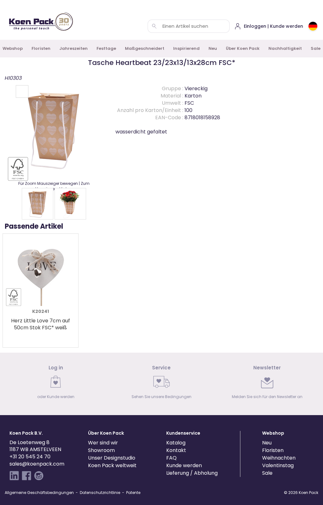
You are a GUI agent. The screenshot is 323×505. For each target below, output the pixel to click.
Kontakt (176, 450)
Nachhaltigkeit (285, 48)
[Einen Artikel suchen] (154, 26)
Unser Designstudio (111, 457)
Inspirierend (186, 48)
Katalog (175, 442)
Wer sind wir (103, 442)
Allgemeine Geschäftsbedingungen (39, 492)
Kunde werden (184, 465)
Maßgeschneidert (144, 48)
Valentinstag (278, 465)
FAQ (171, 457)
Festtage (106, 48)
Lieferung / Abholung (192, 473)
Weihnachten (279, 457)
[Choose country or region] (313, 26)
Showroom (101, 450)
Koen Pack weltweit (112, 465)
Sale (267, 473)
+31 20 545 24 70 (29, 456)
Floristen (41, 48)
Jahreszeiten (73, 48)
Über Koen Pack (243, 48)
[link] (56, 384)
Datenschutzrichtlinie (100, 492)
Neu (212, 48)
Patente (133, 492)
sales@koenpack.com (36, 463)
